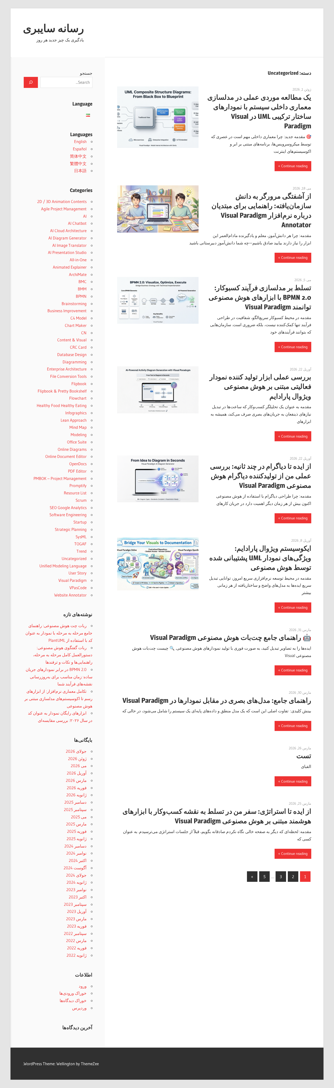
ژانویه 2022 (77, 955)
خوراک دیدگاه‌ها (73, 1000)
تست (303, 756)
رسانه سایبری (53, 28)
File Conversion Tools (68, 376)
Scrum (81, 500)
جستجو (86, 73)
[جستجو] (31, 82)
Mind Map (78, 427)
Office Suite (77, 441)
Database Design (72, 354)
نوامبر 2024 (76, 853)
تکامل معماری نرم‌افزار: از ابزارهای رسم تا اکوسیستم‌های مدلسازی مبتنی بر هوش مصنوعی (58, 698)
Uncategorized (74, 558)
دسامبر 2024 (75, 846)
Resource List (75, 492)
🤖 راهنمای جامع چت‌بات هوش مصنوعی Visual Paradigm (230, 637)
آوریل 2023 (77, 911)
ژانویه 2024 (77, 882)
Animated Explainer (70, 267)
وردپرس (79, 1007)
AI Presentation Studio (67, 252)
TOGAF (80, 543)
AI (85, 216)
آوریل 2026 (77, 773)
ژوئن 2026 (77, 758)
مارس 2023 (76, 918)
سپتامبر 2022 (75, 933)
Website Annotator (70, 595)
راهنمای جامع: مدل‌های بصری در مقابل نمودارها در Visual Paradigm (216, 700)
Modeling (79, 434)
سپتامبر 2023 (75, 904)
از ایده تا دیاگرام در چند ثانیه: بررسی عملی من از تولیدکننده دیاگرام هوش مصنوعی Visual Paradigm (260, 476)
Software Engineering (68, 514)
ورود (83, 986)
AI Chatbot (77, 223)
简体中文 (78, 156)
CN (84, 332)
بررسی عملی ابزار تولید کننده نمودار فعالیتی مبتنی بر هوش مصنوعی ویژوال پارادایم (260, 386)
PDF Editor (77, 471)
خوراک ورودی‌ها (73, 993)
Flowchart (78, 398)
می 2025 (79, 816)
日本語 (80, 170)
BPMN (81, 296)
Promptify (78, 485)
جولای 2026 (76, 751)
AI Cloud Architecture (68, 230)
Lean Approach (74, 420)
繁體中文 (78, 163)
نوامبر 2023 (76, 889)
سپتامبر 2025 (75, 809)
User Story (77, 572)
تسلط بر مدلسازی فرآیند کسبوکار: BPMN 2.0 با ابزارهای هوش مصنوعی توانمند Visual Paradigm (260, 297)
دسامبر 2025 (75, 802)
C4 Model (78, 318)
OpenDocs (78, 463)
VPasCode (78, 587)
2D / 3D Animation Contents (62, 201)
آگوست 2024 (75, 867)
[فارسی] (88, 115)
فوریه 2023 (77, 926)
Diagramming (75, 361)
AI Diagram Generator (67, 237)
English (80, 141)
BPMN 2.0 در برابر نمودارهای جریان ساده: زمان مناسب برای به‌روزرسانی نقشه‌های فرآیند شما (59, 677)
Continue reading (294, 166)
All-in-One (78, 259)
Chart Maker (76, 325)
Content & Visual (72, 339)
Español (80, 148)
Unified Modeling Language (63, 565)
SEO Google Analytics (68, 507)
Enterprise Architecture (67, 368)
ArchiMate (78, 274)
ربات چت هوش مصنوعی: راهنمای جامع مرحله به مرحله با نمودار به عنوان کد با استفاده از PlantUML (58, 633)
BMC (82, 281)
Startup (80, 522)
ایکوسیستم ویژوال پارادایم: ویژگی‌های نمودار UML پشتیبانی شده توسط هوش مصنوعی (260, 558)
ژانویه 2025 (77, 838)
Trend (82, 551)
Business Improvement (67, 310)
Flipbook (79, 383)
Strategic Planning (71, 529)
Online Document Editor (66, 456)
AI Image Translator (69, 245)
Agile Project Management (64, 208)
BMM (82, 288)
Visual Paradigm (72, 580)
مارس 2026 (76, 780)
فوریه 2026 (77, 787)
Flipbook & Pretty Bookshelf (62, 391)
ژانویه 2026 (76, 794)
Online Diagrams (72, 449)
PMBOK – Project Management (60, 478)
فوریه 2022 (77, 947)
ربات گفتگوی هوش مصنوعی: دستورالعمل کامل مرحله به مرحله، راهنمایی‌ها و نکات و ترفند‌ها (62, 655)
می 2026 (79, 765)
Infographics (76, 412)
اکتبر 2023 (78, 896)
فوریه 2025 (77, 831)
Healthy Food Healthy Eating (62, 405)
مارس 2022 (76, 940)
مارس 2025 (76, 823)
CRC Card (78, 347)
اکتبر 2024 (78, 860)
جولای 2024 (76, 875)
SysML (81, 536)
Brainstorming (74, 303)
